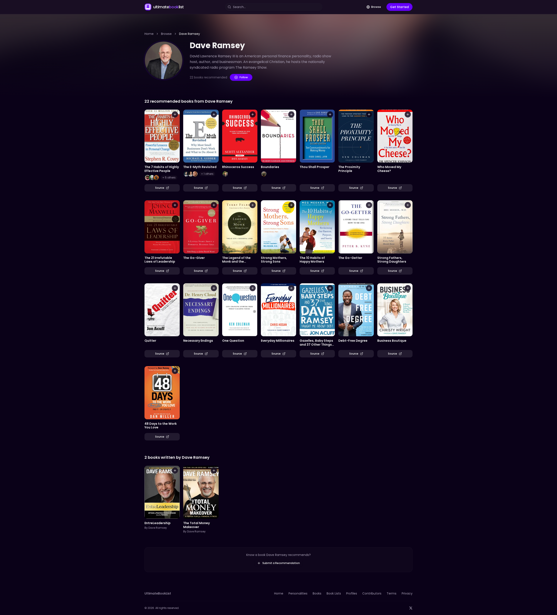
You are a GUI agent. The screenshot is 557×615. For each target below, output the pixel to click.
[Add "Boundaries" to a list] (291, 114)
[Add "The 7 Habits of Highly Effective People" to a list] (175, 114)
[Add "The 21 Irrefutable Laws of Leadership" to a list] (175, 205)
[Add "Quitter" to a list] (175, 288)
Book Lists (334, 593)
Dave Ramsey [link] (189, 34)
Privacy (407, 593)
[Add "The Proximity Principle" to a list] (369, 114)
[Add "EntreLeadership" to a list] (175, 470)
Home (149, 34)
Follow (244, 77)
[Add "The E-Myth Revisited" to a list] (214, 114)
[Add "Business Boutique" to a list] (408, 288)
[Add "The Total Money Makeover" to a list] (214, 470)
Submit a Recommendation (281, 563)
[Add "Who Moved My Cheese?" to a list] (408, 114)
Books (317, 593)
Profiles (351, 593)
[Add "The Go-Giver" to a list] (214, 205)
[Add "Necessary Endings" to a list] (214, 288)
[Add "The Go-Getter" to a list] (369, 205)
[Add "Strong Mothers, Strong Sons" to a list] (291, 205)
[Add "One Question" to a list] (253, 288)
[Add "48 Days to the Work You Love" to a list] (175, 371)
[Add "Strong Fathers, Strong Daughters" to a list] (408, 205)
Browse (376, 7)
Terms (391, 593)
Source (159, 188)
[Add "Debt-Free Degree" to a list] (369, 288)
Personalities (298, 593)
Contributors (371, 593)
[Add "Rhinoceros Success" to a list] (253, 114)
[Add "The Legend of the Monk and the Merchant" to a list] (253, 205)
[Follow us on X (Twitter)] (411, 608)
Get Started (399, 7)
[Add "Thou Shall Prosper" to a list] (330, 114)
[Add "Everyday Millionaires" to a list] (291, 288)
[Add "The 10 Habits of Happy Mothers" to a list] (330, 205)
